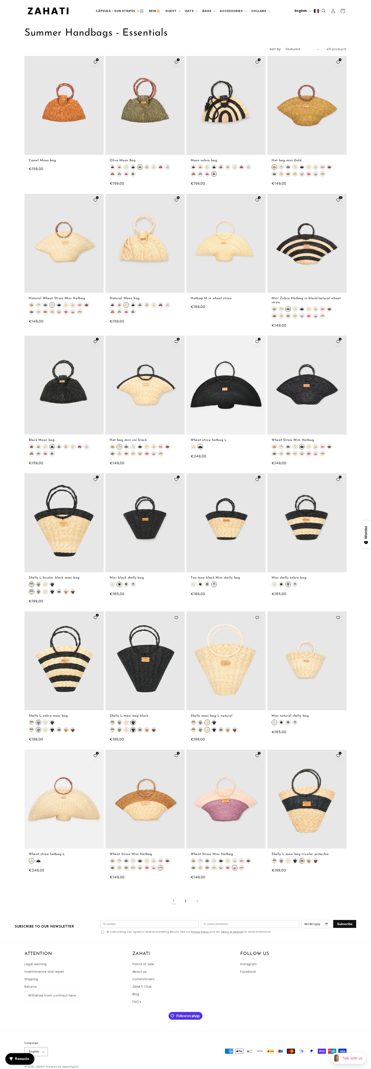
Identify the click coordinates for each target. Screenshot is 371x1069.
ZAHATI (40, 1067)
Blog (135, 994)
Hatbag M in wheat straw (211, 298)
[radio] (112, 167)
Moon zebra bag (204, 160)
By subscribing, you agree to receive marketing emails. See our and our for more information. (189, 931)
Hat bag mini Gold (287, 160)
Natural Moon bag (125, 298)
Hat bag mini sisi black (128, 440)
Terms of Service (232, 931)
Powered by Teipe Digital (62, 1067)
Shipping (31, 979)
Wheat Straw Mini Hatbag (293, 440)
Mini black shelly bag (127, 577)
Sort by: (275, 49)
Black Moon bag (42, 440)
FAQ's (136, 1002)
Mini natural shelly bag (290, 716)
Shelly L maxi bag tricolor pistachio (300, 854)
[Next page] (197, 901)
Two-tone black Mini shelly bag (215, 577)
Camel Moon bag (42, 160)
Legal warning (35, 964)
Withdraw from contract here (52, 995)
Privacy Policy (200, 931)
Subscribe (344, 924)
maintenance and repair (44, 971)
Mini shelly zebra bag (289, 577)
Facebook (248, 971)
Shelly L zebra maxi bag (48, 716)
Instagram (248, 964)
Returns (30, 987)
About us (139, 971)
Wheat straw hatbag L (209, 440)
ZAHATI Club (142, 987)
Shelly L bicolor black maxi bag (54, 577)
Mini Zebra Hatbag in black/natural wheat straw (306, 300)
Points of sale (143, 964)
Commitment (143, 979)
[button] (172, 10)
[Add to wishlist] (176, 617)
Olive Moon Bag (123, 160)
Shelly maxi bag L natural (211, 716)
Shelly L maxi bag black (129, 716)
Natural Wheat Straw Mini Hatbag (57, 298)
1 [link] (174, 900)
